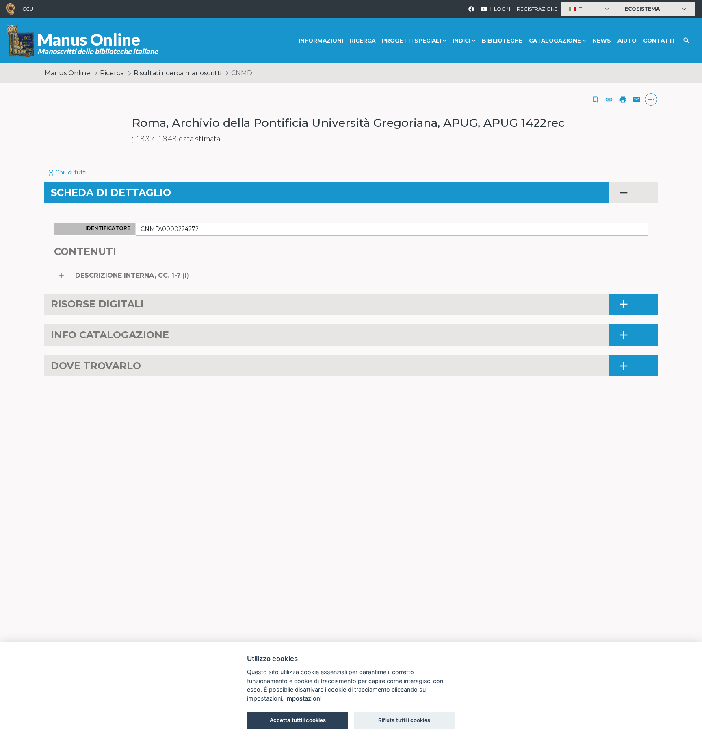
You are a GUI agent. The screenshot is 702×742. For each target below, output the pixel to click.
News (601, 40)
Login (502, 9)
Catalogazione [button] (555, 40)
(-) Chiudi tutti (67, 172)
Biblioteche (502, 40)
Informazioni (321, 40)
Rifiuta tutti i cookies (404, 720)
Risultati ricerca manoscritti (177, 73)
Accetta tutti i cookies (298, 720)
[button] (589, 9)
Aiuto (627, 40)
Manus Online (67, 73)
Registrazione (537, 9)
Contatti (658, 40)
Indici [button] (461, 40)
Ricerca (362, 40)
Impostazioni (303, 698)
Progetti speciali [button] (411, 40)
